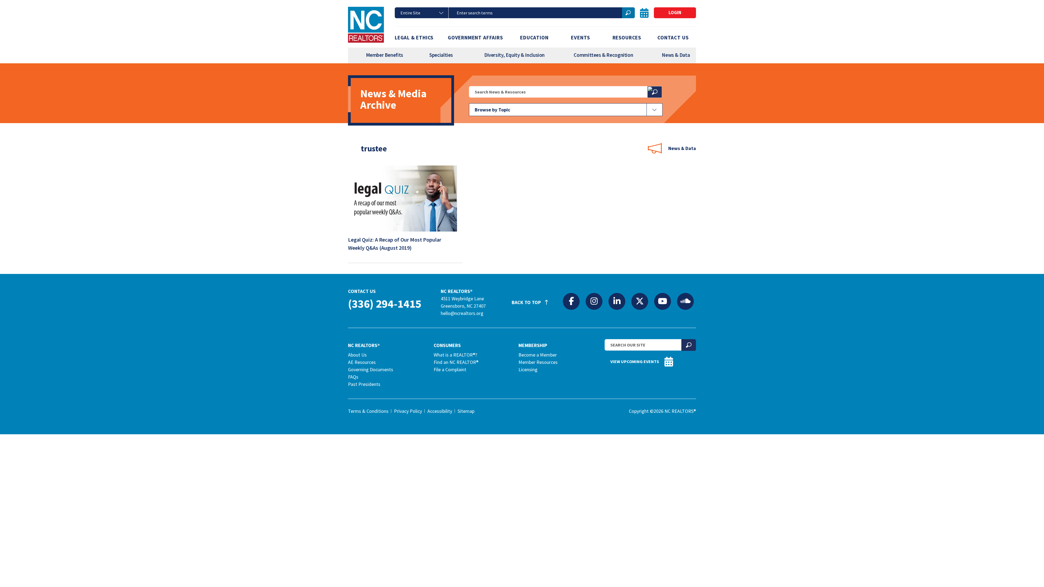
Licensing (527, 369)
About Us (357, 355)
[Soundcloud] (685, 301)
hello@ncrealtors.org (462, 313)
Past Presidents (364, 384)
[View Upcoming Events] (644, 13)
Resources (627, 37)
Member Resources (538, 362)
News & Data (676, 55)
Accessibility (439, 411)
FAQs (353, 377)
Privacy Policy (408, 411)
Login (675, 12)
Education (534, 37)
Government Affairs (475, 37)
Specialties (441, 55)
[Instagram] (594, 301)
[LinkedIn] (616, 301)
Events (580, 37)
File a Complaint (450, 369)
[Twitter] (639, 301)
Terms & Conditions (368, 411)
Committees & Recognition (603, 55)
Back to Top (527, 302)
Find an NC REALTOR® (456, 362)
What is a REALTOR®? (455, 355)
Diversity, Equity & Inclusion (514, 55)
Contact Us (672, 37)
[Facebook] (571, 301)
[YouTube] (662, 301)
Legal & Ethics (414, 37)
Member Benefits (384, 55)
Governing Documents (370, 369)
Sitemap (466, 411)
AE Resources (362, 362)
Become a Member (537, 355)
